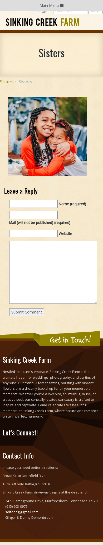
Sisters (6, 82)
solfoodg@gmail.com (21, 512)
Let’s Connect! (20, 432)
